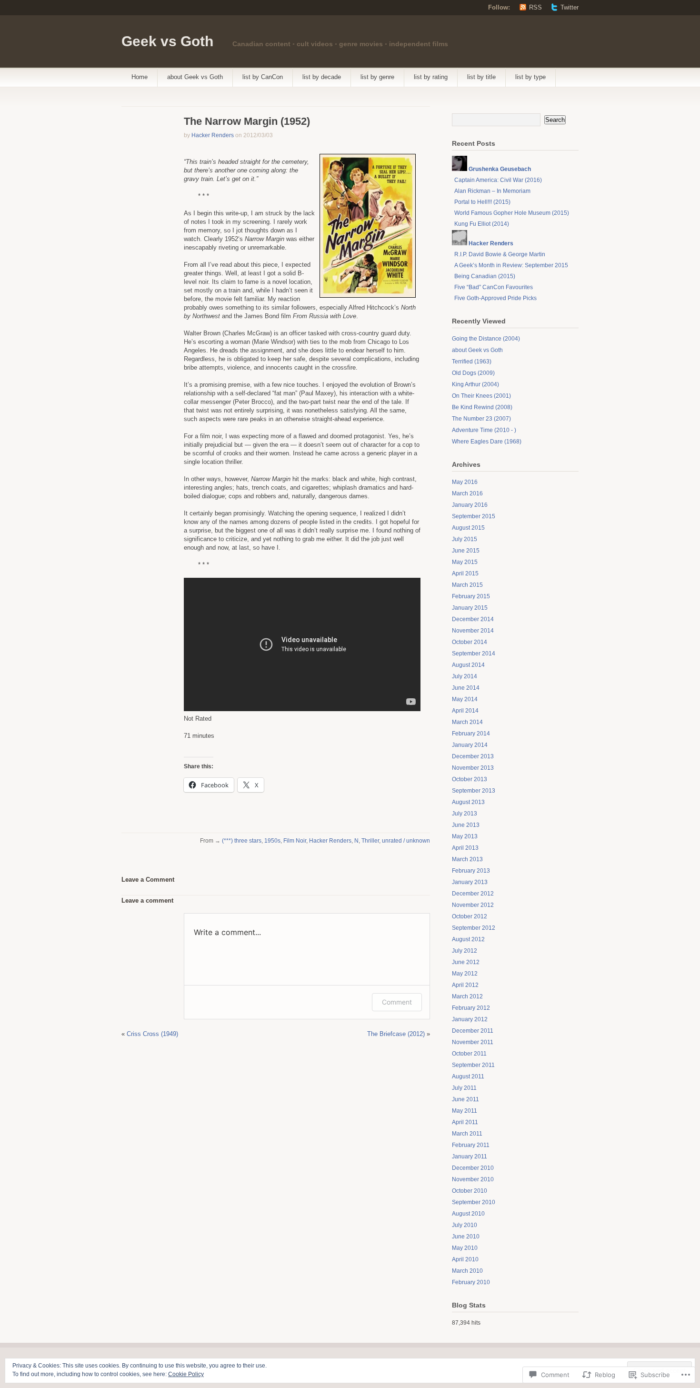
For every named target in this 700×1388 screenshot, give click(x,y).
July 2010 (464, 1225)
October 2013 (469, 779)
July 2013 (464, 813)
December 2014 (473, 619)
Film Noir (294, 840)
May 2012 (465, 973)
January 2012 (470, 1019)
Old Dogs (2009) (473, 373)
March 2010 (467, 1270)
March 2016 (467, 493)
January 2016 (470, 505)
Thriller (370, 840)
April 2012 (465, 985)
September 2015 (473, 516)
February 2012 (471, 1008)
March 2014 (467, 722)
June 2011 (465, 1099)
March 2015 (467, 585)
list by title (481, 76)
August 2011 (468, 1076)
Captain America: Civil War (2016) (498, 180)
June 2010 (466, 1236)
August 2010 (468, 1213)
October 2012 (469, 916)
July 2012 (464, 950)
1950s (272, 840)
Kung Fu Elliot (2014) (481, 224)
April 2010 (465, 1259)
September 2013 (473, 790)
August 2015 (468, 527)
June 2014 (466, 687)
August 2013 (468, 802)
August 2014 (468, 665)
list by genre (377, 76)
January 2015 (470, 607)
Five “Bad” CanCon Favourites (493, 287)
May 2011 (464, 1110)
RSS (535, 7)
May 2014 (465, 699)
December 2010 (473, 1168)
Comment (397, 1002)
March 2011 (467, 1133)
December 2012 (473, 893)
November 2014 (473, 630)
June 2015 (466, 550)
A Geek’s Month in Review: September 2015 (511, 265)
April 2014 (465, 710)
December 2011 (472, 1030)
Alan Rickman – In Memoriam (492, 191)
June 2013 (466, 825)
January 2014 (470, 745)
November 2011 (472, 1042)
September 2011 (473, 1065)
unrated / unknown (406, 840)
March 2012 (467, 996)
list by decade (321, 76)
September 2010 (473, 1202)
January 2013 (470, 882)
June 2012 (466, 962)
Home (139, 76)
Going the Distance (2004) (486, 338)
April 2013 (465, 848)
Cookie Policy (186, 1374)
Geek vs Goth (167, 41)
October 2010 (469, 1190)
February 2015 (471, 596)
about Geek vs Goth (195, 76)
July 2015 (464, 539)
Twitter (569, 7)
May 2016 (465, 482)
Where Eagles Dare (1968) (486, 441)
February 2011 (471, 1145)
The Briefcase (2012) (396, 1033)
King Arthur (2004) (475, 384)
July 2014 (464, 676)
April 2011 (465, 1122)
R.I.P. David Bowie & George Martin (499, 254)
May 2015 (465, 562)
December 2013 (473, 756)
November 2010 (473, 1179)
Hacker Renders (212, 135)
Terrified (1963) (471, 361)
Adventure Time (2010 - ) (484, 430)
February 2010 (471, 1282)
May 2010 (465, 1248)
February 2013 (471, 870)
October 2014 (469, 642)
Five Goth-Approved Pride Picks (495, 298)
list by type (530, 76)
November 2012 (473, 905)
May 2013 (465, 836)
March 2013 (467, 859)
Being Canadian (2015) (484, 276)
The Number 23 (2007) (481, 418)
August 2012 (468, 939)
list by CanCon (262, 76)
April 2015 (465, 573)
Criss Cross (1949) (152, 1033)
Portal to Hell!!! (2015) (482, 202)
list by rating (431, 76)
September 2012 (473, 928)
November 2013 (473, 767)
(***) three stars (241, 840)
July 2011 (464, 1088)
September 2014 (473, 653)
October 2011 (469, 1053)
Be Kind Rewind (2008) (482, 407)
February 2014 (471, 733)
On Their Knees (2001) (481, 395)
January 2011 (469, 1156)
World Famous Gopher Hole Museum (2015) (511, 213)
